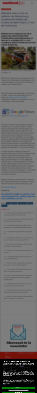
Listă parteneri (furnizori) (6, 384)
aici (18, 371)
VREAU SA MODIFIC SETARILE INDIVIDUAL (18, 390)
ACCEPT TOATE (18, 387)
